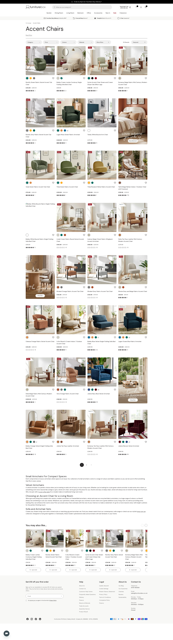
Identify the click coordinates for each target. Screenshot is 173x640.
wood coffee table (44, 492)
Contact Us (82, 588)
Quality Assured (104, 585)
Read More (29, 35)
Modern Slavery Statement (107, 591)
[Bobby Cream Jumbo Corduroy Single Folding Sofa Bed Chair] (71, 60)
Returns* (82, 18)
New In (108, 13)
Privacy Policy (53, 600)
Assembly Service (84, 608)
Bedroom (80, 13)
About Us (82, 585)
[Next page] (91, 465)
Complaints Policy (104, 600)
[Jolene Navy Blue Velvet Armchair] (102, 372)
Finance (81, 600)
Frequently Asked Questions (87, 594)
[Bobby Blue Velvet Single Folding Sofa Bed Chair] (102, 319)
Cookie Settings (103, 588)
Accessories (98, 13)
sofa (68, 511)
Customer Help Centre (85, 591)
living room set (141, 511)
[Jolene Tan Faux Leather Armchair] (71, 424)
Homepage (28, 23)
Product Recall (83, 611)
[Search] (54, 7)
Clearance (123, 13)
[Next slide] (146, 525)
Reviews (121, 594)
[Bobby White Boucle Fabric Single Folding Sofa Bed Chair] (40, 217)
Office (89, 13)
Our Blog (121, 585)
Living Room (70, 13)
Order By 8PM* (56, 18)
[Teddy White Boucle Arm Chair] (102, 112)
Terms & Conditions (105, 597)
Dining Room (59, 13)
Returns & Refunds (84, 603)
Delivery (81, 597)
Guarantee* (125, 18)
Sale (114, 13)
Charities (121, 591)
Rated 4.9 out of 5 (104, 18)
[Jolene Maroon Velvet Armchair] (132, 424)
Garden (48, 13)
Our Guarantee (123, 588)
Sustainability (122, 597)
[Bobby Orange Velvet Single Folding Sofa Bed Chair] (40, 424)
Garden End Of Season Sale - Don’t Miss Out (86, 2)
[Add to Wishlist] (53, 78)
